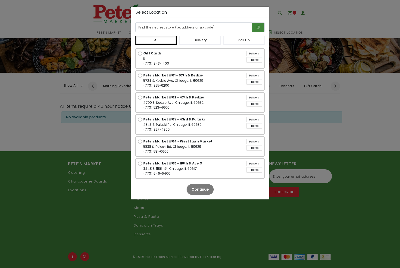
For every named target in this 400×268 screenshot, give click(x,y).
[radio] (200, 58)
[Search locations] (258, 27)
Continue (200, 189)
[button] (156, 40)
